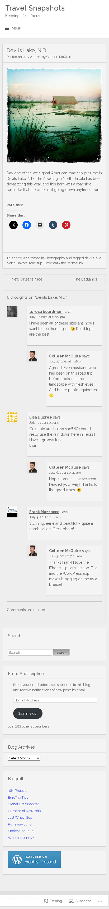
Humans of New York (24, 811)
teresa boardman (46, 311)
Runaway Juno (19, 824)
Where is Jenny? (21, 838)
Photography (55, 258)
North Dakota (17, 263)
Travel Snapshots (35, 8)
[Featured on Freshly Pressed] (34, 866)
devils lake (93, 258)
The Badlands (88, 279)
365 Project (17, 791)
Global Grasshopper (23, 804)
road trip (35, 263)
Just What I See (20, 817)
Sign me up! (27, 713)
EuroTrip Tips (18, 797)
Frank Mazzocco (44, 512)
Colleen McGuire (59, 57)
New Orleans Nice (24, 279)
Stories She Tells (20, 831)
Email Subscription (26, 673)
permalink (75, 263)
